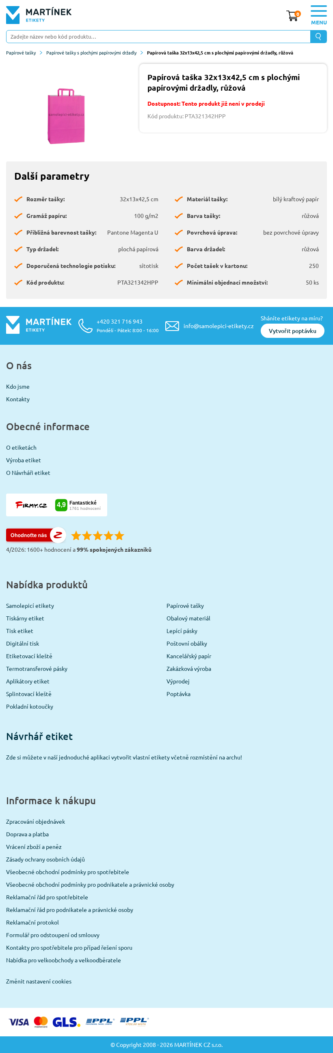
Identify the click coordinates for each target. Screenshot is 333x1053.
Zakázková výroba (188, 668)
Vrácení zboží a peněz (34, 846)
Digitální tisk (22, 643)
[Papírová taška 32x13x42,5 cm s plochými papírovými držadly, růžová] (66, 114)
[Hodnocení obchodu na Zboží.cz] (36, 540)
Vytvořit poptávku (292, 331)
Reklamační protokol (32, 922)
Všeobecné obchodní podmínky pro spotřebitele (67, 871)
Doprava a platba (27, 834)
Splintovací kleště (29, 693)
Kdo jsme (18, 386)
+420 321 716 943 (128, 325)
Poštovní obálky (186, 643)
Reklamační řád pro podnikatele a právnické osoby (69, 909)
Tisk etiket (19, 630)
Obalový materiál (188, 618)
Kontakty (18, 398)
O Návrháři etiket (28, 472)
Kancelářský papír (188, 655)
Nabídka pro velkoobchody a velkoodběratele (63, 960)
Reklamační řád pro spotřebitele (47, 897)
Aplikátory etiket (28, 681)
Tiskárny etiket (25, 618)
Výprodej (178, 681)
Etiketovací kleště (29, 655)
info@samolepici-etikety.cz (219, 325)
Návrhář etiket (39, 736)
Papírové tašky (21, 52)
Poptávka (178, 693)
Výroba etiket (23, 459)
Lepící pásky (181, 630)
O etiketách (21, 447)
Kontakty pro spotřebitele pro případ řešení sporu (69, 947)
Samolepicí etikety (30, 605)
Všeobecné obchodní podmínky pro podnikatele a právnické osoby (90, 884)
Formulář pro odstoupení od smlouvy (52, 934)
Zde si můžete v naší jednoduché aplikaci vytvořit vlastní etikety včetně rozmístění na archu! (124, 757)
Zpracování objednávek (35, 821)
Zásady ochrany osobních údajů (45, 859)
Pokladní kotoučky (29, 706)
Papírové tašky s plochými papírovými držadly (91, 52)
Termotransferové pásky (36, 668)
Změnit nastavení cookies (38, 981)
